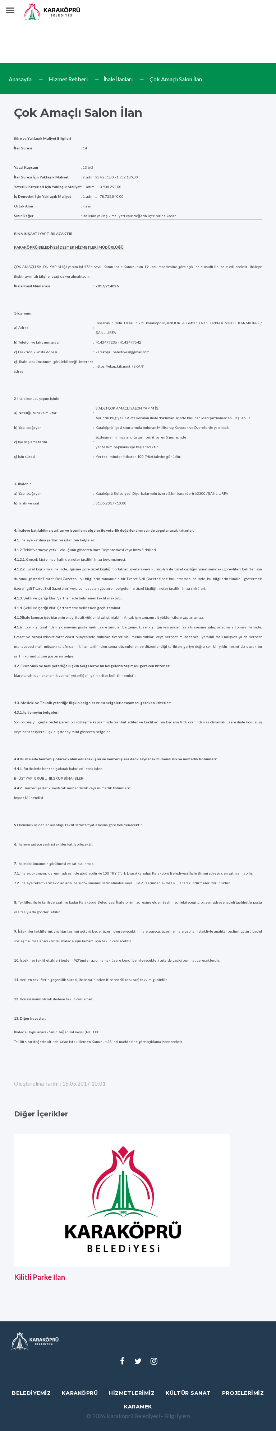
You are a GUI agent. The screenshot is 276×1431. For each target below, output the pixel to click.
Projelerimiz (243, 1393)
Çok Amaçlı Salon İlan (176, 79)
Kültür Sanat (188, 1393)
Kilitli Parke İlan (39, 1277)
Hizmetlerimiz (132, 1393)
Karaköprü (80, 1393)
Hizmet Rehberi (68, 79)
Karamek (138, 1406)
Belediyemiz (31, 1393)
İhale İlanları (118, 79)
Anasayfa (20, 79)
